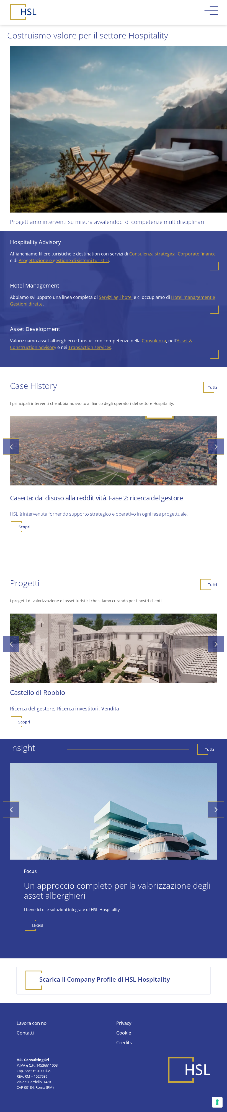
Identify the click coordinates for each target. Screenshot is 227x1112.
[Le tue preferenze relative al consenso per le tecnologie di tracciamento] (217, 1102)
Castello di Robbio (37, 692)
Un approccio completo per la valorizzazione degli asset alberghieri (117, 890)
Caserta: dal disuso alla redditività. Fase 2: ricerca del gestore (96, 497)
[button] (11, 446)
